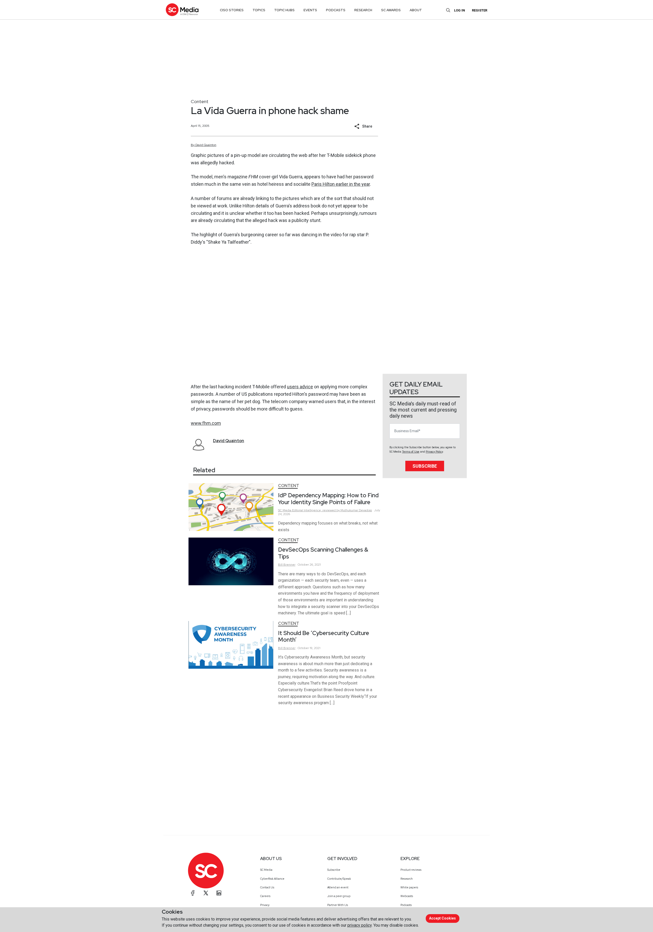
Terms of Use (410, 451)
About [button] (416, 10)
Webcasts (406, 896)
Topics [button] (259, 10)
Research (406, 878)
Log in (459, 10)
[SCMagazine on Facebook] (193, 893)
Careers (265, 896)
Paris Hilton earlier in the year (340, 184)
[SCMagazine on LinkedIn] (219, 893)
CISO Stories (232, 10)
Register (479, 10)
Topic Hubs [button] (284, 10)
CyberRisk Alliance (272, 878)
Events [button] (310, 10)
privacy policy (359, 925)
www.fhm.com (206, 423)
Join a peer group (338, 896)
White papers (409, 887)
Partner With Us (337, 905)
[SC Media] (182, 9)
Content (199, 101)
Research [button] (363, 10)
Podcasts (406, 905)
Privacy (265, 905)
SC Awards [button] (391, 10)
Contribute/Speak (339, 878)
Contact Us (267, 887)
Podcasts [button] (335, 10)
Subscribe (424, 466)
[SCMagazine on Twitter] (206, 893)
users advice (300, 386)
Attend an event (337, 887)
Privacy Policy (434, 451)
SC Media (266, 870)
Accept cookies (442, 918)
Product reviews (410, 870)
